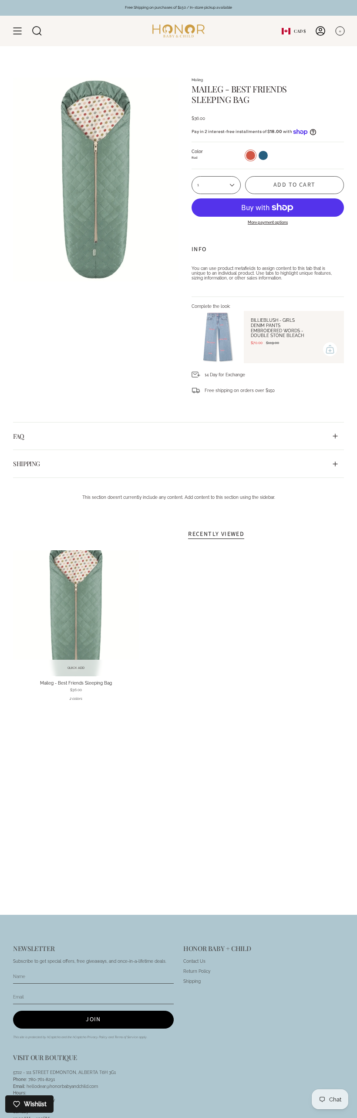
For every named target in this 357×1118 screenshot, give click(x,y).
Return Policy (196, 971)
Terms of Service (126, 1037)
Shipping (26, 463)
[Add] (330, 349)
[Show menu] (17, 31)
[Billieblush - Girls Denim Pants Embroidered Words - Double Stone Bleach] (218, 337)
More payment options (268, 222)
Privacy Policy (97, 1037)
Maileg (197, 80)
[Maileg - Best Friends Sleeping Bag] (76, 613)
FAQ (18, 436)
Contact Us (194, 961)
